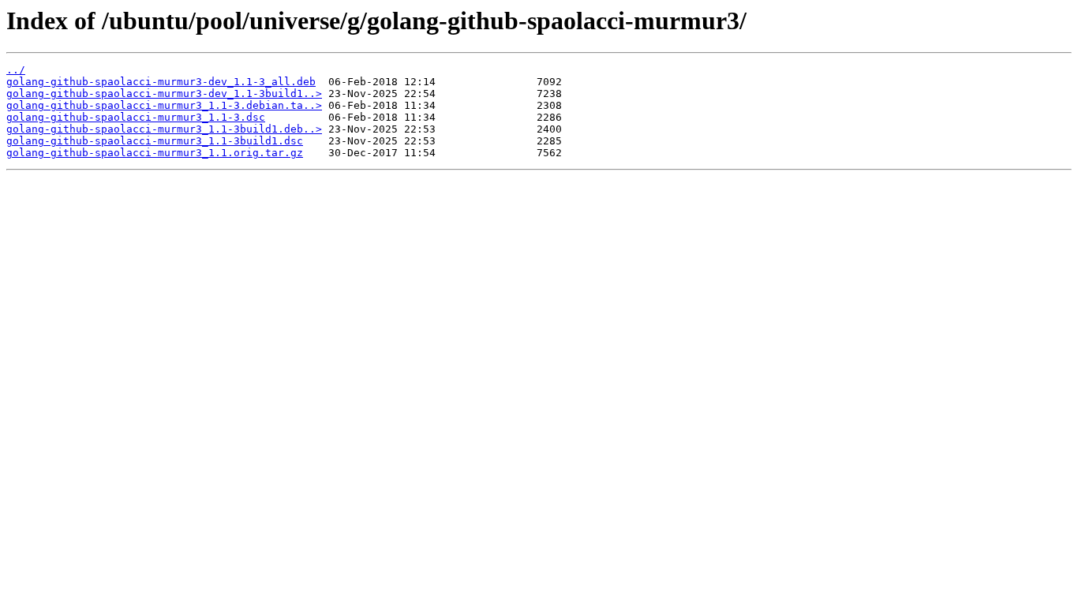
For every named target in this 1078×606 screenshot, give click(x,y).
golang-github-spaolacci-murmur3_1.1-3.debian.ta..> (164, 105)
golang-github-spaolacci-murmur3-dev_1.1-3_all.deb (161, 82)
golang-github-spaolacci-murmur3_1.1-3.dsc (135, 117)
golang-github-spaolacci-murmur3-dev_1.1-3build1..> (164, 93)
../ (15, 70)
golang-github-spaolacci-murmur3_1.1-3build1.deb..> (164, 129)
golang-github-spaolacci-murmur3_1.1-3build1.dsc (154, 141)
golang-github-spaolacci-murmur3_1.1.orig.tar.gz (154, 153)
